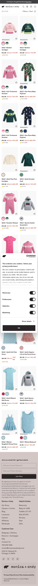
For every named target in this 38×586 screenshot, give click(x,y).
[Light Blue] (7, 393)
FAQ (3, 539)
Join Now (19, 476)
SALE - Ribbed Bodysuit (28, 442)
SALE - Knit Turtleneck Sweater (9, 92)
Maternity (23, 505)
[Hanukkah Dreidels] (25, 87)
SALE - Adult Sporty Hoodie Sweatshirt (26, 399)
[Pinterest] (17, 559)
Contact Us (6, 542)
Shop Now (28, 2)
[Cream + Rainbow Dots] (3, 174)
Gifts (21, 524)
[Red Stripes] (21, 347)
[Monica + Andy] (10, 7)
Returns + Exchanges (10, 536)
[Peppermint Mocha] (21, 87)
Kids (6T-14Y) (23, 515)
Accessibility (29, 575)
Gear (21, 521)
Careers (5, 518)
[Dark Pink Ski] (3, 43)
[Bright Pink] (3, 393)
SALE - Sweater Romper (10, 223)
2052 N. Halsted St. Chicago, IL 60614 (9, 552)
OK (19, 328)
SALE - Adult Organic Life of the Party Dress (27, 353)
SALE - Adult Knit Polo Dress (9, 353)
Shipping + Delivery (9, 533)
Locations (5, 515)
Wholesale (6, 524)
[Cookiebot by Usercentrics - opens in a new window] (27, 256)
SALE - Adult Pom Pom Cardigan (9, 180)
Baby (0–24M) (24, 508)
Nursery (22, 518)
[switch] (33, 299)
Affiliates (5, 521)
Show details (26, 321)
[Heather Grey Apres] (21, 218)
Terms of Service (19, 575)
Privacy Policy (9, 575)
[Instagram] (8, 559)
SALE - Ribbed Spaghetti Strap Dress (9, 443)
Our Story (5, 505)
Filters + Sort (28, 11)
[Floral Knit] (3, 347)
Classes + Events (8, 508)
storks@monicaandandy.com (13, 548)
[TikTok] (3, 559)
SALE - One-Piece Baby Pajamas (28, 92)
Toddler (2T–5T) (25, 511)
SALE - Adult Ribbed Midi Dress (9, 399)
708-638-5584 (7, 545)
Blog (3, 511)
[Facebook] (13, 559)
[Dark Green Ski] (7, 43)
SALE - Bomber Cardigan (7, 49)
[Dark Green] (21, 174)
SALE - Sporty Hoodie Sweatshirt (27, 224)
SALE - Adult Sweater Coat (27, 180)
